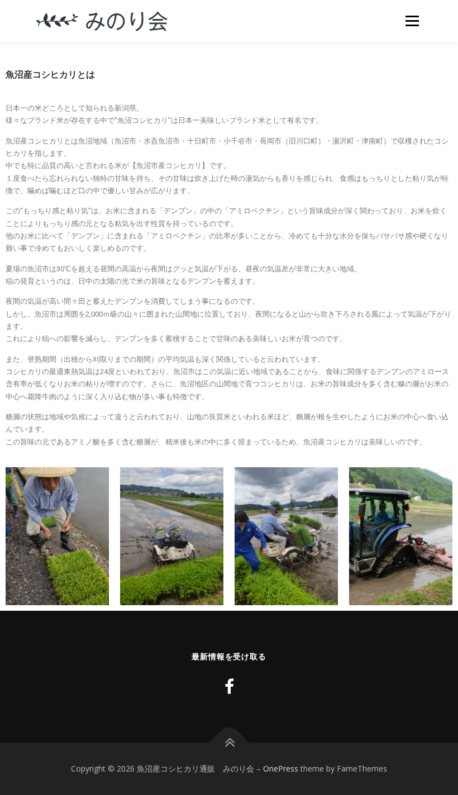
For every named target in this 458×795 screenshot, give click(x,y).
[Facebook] (229, 686)
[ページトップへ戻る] (229, 743)
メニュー (412, 21)
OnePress (280, 768)
